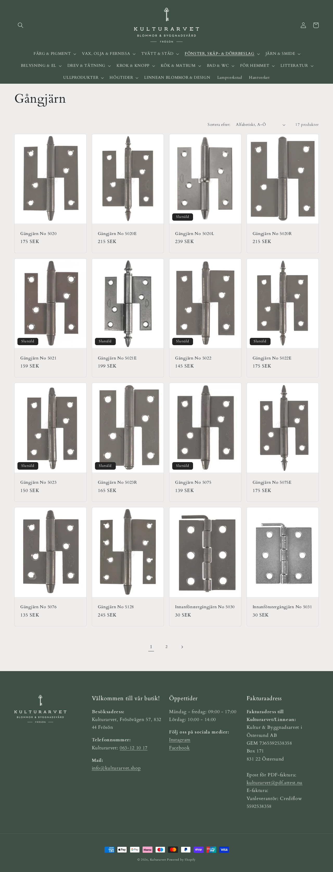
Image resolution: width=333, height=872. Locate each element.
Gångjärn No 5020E (117, 234)
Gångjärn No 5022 (193, 358)
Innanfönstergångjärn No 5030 (205, 607)
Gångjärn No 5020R (272, 234)
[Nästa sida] (182, 647)
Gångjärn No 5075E (272, 482)
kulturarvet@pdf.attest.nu (275, 783)
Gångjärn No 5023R (117, 482)
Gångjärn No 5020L (194, 234)
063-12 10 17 (134, 748)
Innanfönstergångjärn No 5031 (282, 607)
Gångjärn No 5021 (38, 358)
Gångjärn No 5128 (116, 607)
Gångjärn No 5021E (117, 358)
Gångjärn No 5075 (193, 482)
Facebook (179, 748)
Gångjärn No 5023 (38, 482)
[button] (20, 25)
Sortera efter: (219, 124)
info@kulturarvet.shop (116, 768)
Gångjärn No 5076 (38, 607)
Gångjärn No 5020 (38, 234)
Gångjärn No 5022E (272, 358)
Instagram (179, 740)
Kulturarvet (158, 860)
